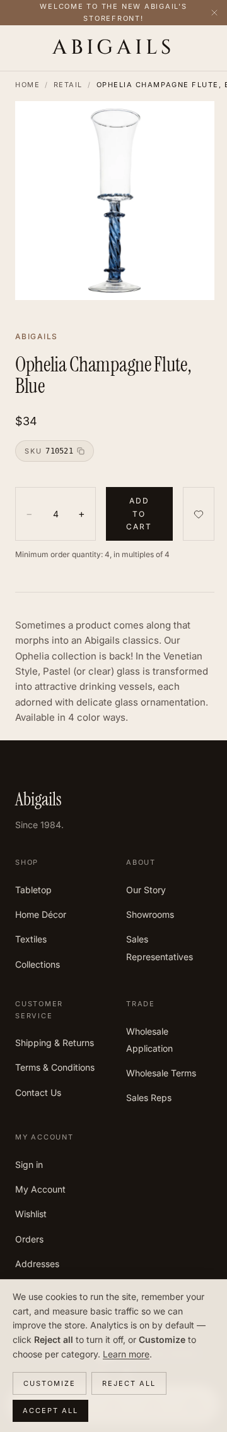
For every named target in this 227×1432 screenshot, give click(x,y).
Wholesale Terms (161, 1073)
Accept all (50, 1410)
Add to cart (139, 513)
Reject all (129, 1383)
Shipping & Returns (54, 1042)
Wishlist (31, 1213)
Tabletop (33, 889)
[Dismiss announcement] (214, 13)
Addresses (37, 1263)
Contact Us (38, 1092)
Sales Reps (149, 1097)
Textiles (31, 939)
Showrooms (150, 914)
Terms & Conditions (55, 1067)
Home (27, 84)
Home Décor (40, 914)
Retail (68, 84)
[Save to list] (198, 514)
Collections (37, 964)
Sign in (29, 1164)
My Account (40, 1189)
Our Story (146, 889)
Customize (49, 1383)
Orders (29, 1239)
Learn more (126, 1354)
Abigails (113, 48)
